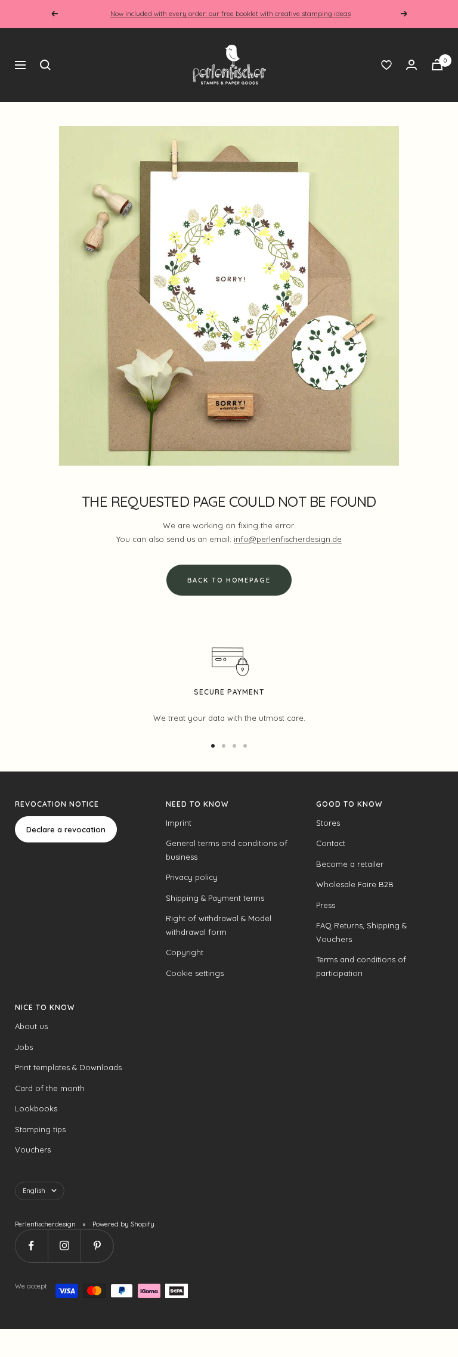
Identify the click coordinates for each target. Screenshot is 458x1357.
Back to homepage (229, 580)
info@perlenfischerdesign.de (288, 539)
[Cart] (437, 64)
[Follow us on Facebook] (31, 1245)
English (34, 1190)
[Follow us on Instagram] (64, 1245)
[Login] (411, 65)
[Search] (45, 65)
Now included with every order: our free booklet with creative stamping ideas (230, 14)
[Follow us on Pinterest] (97, 1245)
